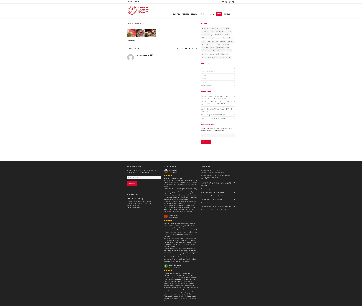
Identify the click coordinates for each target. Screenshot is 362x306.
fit (213, 38)
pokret (213, 47)
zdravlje (224, 57)
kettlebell (230, 41)
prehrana (220, 47)
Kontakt (227, 14)
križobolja (205, 44)
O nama (130, 1)
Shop (219, 14)
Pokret (203, 68)
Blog (212, 14)
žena (230, 57)
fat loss (209, 38)
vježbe (218, 57)
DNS (203, 35)
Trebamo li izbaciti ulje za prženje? (211, 196)
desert (218, 31)
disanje (229, 31)
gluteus (229, 38)
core (212, 31)
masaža (218, 44)
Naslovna (176, 14)
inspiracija (215, 41)
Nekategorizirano (206, 86)
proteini (227, 47)
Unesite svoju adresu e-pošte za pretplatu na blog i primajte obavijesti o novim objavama (216, 129)
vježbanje (211, 57)
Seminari (203, 75)
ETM (203, 38)
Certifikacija (205, 31)
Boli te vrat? (204, 203)
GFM (223, 38)
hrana (203, 41)
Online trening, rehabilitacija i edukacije (213, 115)
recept (212, 51)
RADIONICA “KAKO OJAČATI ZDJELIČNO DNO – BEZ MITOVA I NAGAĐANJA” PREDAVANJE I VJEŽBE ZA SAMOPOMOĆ (217, 110)
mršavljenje (225, 44)
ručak (217, 51)
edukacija (209, 35)
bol (218, 28)
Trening (185, 14)
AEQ (203, 28)
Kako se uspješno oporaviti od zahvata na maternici (216, 206)
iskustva (222, 41)
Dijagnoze (203, 14)
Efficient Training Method (222, 35)
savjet (223, 51)
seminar (229, 51)
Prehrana (204, 79)
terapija (212, 54)
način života (205, 47)
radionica (205, 51)
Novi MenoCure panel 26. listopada (211, 199)
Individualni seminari (207, 72)
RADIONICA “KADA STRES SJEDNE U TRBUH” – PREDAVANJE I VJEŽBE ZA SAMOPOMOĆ (215, 97)
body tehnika (211, 28)
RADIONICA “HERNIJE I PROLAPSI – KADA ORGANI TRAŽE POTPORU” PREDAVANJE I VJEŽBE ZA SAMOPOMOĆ (216, 103)
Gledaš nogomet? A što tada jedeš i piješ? (213, 210)
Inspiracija (204, 82)
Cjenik (137, 1)
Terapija (194, 14)
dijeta (223, 31)
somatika (204, 54)
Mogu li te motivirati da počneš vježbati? (213, 118)
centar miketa (225, 28)
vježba (204, 57)
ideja (208, 41)
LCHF (212, 44)
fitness (218, 38)
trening (218, 54)
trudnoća (225, 54)
